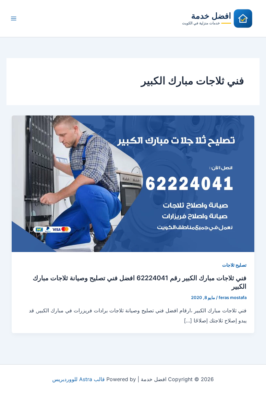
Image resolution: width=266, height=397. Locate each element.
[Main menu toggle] (13, 18)
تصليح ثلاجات (234, 265)
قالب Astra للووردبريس (78, 379)
